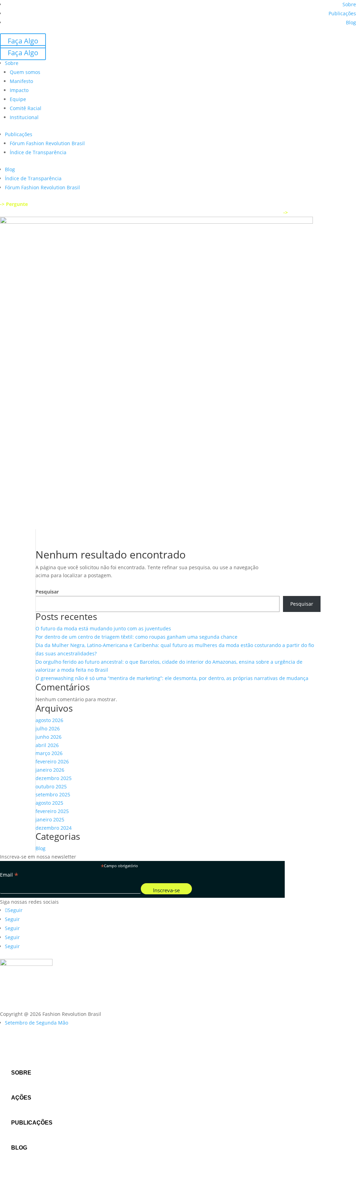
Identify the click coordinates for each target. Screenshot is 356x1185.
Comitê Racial (25, 108)
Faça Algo (23, 40)
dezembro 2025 (53, 778)
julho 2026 (47, 728)
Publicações (342, 13)
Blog (351, 22)
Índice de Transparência (38, 152)
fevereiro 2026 (52, 761)
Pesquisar (47, 591)
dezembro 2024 (53, 827)
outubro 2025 (51, 786)
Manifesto (21, 81)
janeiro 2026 (49, 769)
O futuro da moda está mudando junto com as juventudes (103, 628)
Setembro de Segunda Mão (36, 1022)
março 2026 (49, 753)
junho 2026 (48, 737)
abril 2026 (47, 745)
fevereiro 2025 (52, 811)
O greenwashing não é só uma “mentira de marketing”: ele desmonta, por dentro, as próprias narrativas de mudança (171, 678)
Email (9, 875)
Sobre (349, 4)
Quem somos (25, 72)
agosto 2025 (49, 802)
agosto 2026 (49, 720)
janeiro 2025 (49, 819)
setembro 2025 (52, 794)
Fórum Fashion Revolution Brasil (47, 143)
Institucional (24, 117)
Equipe (18, 99)
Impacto (19, 90)
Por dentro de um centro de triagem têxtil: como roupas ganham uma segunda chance (136, 636)
